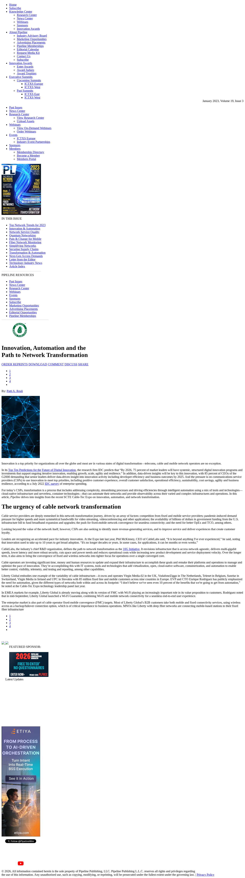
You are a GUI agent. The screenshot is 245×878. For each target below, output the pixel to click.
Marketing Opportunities (32, 39)
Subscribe (15, 8)
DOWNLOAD (38, 364)
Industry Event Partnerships (33, 141)
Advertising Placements (31, 42)
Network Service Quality (24, 232)
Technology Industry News (25, 263)
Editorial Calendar (28, 49)
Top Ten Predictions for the (24, 470)
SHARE (83, 364)
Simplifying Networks (22, 245)
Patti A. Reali (15, 391)
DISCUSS (71, 364)
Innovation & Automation (24, 228)
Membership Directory (30, 152)
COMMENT (56, 364)
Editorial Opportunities (23, 312)
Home (13, 4)
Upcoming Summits (29, 80)
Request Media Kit (28, 52)
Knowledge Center (20, 11)
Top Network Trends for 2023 (27, 225)
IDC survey (52, 483)
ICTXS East (31, 94)
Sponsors (22, 25)
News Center (25, 18)
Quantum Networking (22, 235)
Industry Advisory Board (32, 35)
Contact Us (23, 56)
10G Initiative (131, 549)
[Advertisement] (21, 704)
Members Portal (26, 159)
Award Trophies (26, 73)
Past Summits (25, 90)
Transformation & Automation (27, 252)
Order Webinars (26, 131)
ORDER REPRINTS (15, 364)
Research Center (27, 15)
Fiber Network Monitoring (25, 242)
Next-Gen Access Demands (26, 256)
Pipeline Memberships (30, 46)
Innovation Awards (28, 28)
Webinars (22, 21)
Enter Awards (25, 66)
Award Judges (25, 70)
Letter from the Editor (22, 259)
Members (14, 148)
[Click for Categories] (28, 675)
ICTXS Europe (33, 83)
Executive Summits (21, 76)
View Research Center (30, 117)
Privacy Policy (205, 874)
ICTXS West (32, 87)
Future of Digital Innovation (59, 470)
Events (13, 135)
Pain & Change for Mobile (25, 238)
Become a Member (28, 155)
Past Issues (15, 107)
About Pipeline (18, 32)
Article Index (17, 266)
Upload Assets (25, 121)
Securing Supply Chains (23, 249)
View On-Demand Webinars (34, 128)
